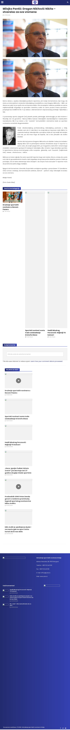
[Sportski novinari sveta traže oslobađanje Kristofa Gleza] (35, 260)
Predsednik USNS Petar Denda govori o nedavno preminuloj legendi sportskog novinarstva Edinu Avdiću (18, 499)
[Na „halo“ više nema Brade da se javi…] (5, 605)
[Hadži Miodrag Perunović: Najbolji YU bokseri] (57, 260)
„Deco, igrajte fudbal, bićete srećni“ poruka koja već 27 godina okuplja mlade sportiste (18, 470)
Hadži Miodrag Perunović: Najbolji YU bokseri (57, 332)
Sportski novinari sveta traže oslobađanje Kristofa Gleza (35, 332)
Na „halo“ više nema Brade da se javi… (20, 604)
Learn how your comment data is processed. (47, 361)
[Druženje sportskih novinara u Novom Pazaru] (12, 197)
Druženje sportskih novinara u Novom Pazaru (11, 207)
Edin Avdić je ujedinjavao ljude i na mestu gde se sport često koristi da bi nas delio (18, 529)
